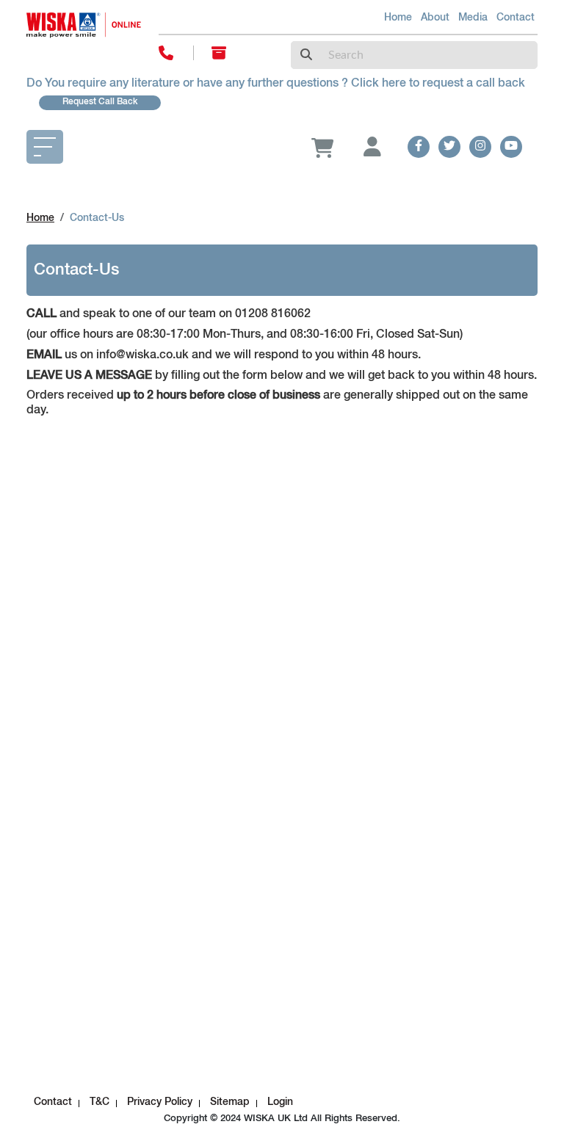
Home (398, 17)
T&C (99, 1102)
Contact (515, 17)
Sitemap (230, 1102)
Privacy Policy (159, 1102)
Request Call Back (99, 102)
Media (473, 17)
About (435, 17)
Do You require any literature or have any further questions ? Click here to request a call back (275, 84)
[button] (366, 147)
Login (280, 1102)
